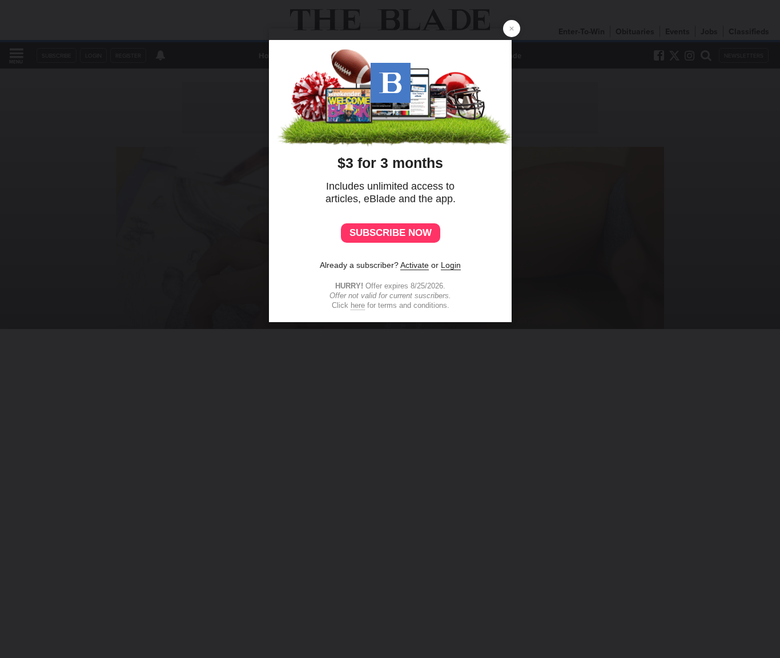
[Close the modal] (511, 28)
